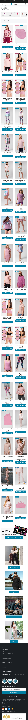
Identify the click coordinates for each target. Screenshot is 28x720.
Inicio (2, 5)
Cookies (3, 651)
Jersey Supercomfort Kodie (7, 457)
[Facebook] (5, 696)
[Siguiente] (27, 1)
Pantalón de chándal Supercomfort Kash (7, 486)
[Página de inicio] (14, 4)
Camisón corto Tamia (20, 180)
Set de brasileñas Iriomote (20, 345)
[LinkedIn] (14, 696)
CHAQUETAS (14, 592)
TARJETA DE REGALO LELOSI (14, 537)
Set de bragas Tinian (7, 345)
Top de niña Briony (20, 515)
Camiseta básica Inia (7, 289)
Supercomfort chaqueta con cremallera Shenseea (20, 458)
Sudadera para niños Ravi (21, 290)
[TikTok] (16, 696)
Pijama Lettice (7, 152)
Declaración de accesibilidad (7, 653)
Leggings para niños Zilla (21, 373)
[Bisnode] (14, 716)
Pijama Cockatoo (7, 126)
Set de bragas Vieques (20, 71)
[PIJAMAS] (14, 630)
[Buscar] (23, 4)
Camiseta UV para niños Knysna (21, 207)
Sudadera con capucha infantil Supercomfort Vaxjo (7, 516)
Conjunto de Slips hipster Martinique (20, 99)
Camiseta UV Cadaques (7, 235)
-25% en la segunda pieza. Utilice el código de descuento (14, 1)
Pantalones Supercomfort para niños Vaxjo (20, 487)
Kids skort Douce (7, 207)
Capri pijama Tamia (7, 180)
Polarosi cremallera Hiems (21, 401)
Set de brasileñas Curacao (7, 99)
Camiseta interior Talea (7, 373)
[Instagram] (7, 696)
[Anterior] (1, 1)
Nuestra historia (5, 665)
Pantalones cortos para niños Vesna (20, 235)
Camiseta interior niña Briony (7, 429)
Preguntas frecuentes (6, 658)
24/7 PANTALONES (14, 567)
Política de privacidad (6, 649)
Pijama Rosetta (20, 126)
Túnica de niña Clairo (7, 71)
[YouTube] (12, 696)
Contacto (4, 667)
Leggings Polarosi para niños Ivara (7, 401)
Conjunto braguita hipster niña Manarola (20, 44)
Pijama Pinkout (20, 428)
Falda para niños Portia (20, 262)
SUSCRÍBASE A (14, 692)
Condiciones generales (6, 647)
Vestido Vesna (7, 262)
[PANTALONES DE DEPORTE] (14, 605)
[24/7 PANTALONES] (14, 555)
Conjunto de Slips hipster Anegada (7, 318)
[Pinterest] (9, 696)
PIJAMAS (14, 641)
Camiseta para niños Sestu (21, 153)
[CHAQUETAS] (14, 580)
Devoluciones (4, 655)
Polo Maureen (20, 317)
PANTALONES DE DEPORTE (14, 616)
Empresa (4, 664)
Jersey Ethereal (7, 43)
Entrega (3, 656)
